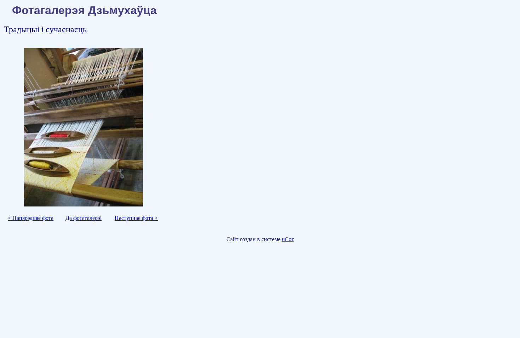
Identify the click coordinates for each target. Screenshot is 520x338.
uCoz (288, 239)
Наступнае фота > (136, 218)
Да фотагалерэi (83, 218)
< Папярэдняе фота (30, 218)
